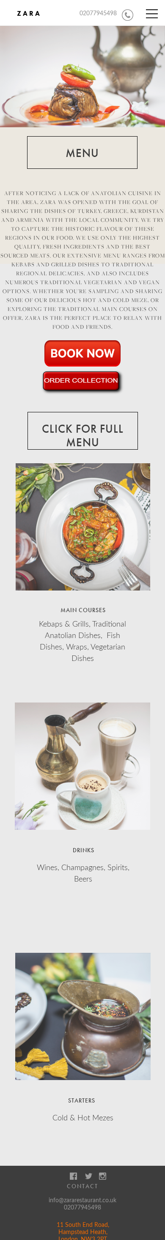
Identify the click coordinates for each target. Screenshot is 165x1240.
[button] (152, 14)
